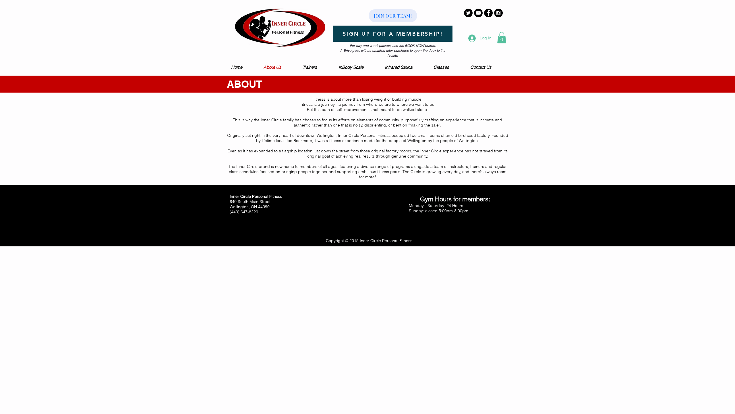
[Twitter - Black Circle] (468, 13)
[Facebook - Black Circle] (488, 13)
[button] (501, 37)
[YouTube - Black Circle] (478, 13)
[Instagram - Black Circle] (498, 13)
